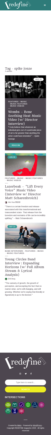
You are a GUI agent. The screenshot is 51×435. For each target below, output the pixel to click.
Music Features (18, 104)
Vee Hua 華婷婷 (14, 202)
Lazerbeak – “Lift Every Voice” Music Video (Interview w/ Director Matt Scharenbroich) (24, 192)
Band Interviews (14, 251)
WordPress (37, 425)
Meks (19, 425)
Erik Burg (11, 279)
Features (13, 102)
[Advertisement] (25, 38)
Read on (16, 145)
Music (24, 102)
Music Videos (17, 106)
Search (25, 389)
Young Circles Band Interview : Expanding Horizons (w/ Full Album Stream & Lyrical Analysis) (24, 267)
